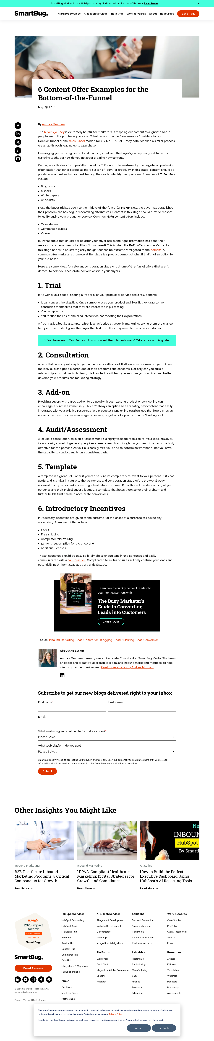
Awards (171, 937)
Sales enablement (141, 926)
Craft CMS (102, 964)
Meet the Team (70, 993)
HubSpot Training (71, 972)
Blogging (106, 640)
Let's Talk (188, 13)
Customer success (142, 943)
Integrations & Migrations (75, 966)
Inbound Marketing (61, 640)
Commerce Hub (70, 955)
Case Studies (174, 920)
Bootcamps (173, 987)
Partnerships (68, 999)
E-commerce (104, 931)
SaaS (134, 976)
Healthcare (138, 959)
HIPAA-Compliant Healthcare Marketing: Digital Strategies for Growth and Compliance (105, 876)
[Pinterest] (49, 979)
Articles (171, 959)
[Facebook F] (41, 979)
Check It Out (111, 621)
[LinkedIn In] (18, 979)
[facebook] (18, 125)
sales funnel (77, 141)
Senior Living (139, 964)
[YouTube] (25, 979)
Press (170, 943)
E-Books (171, 964)
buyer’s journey (54, 132)
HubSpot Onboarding (73, 920)
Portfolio (172, 926)
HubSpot (101, 981)
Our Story (67, 987)
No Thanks (164, 1028)
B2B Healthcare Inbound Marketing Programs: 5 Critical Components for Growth (42, 876)
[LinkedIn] (62, 675)
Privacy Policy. (116, 1014)
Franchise (137, 987)
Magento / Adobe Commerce (113, 970)
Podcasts (172, 981)
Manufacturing (139, 970)
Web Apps (102, 937)
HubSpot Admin (70, 926)
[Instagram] (33, 979)
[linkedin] (18, 134)
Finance (136, 981)
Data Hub (66, 960)
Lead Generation (87, 640)
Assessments (174, 993)
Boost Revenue (33, 968)
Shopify (101, 976)
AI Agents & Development (110, 920)
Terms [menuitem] (26, 1000)
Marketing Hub (69, 931)
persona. (156, 250)
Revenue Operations (143, 937)
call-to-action (77, 560)
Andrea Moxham (53, 124)
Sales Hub (67, 937)
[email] (18, 158)
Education (137, 993)
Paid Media (138, 931)
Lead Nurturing (124, 640)
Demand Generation (143, 920)
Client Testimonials (177, 931)
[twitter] (18, 142)
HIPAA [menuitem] (34, 1000)
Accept (138, 1028)
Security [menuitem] (43, 1000)
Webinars (172, 976)
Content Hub (68, 949)
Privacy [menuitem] (18, 1000)
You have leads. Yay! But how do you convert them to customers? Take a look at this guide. (108, 340)
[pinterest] (18, 150)
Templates (173, 970)
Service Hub (68, 943)
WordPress (102, 959)
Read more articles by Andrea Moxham (127, 667)
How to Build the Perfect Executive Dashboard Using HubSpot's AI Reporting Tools (166, 876)
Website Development (109, 926)
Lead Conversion (147, 640)
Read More (151, 3)
